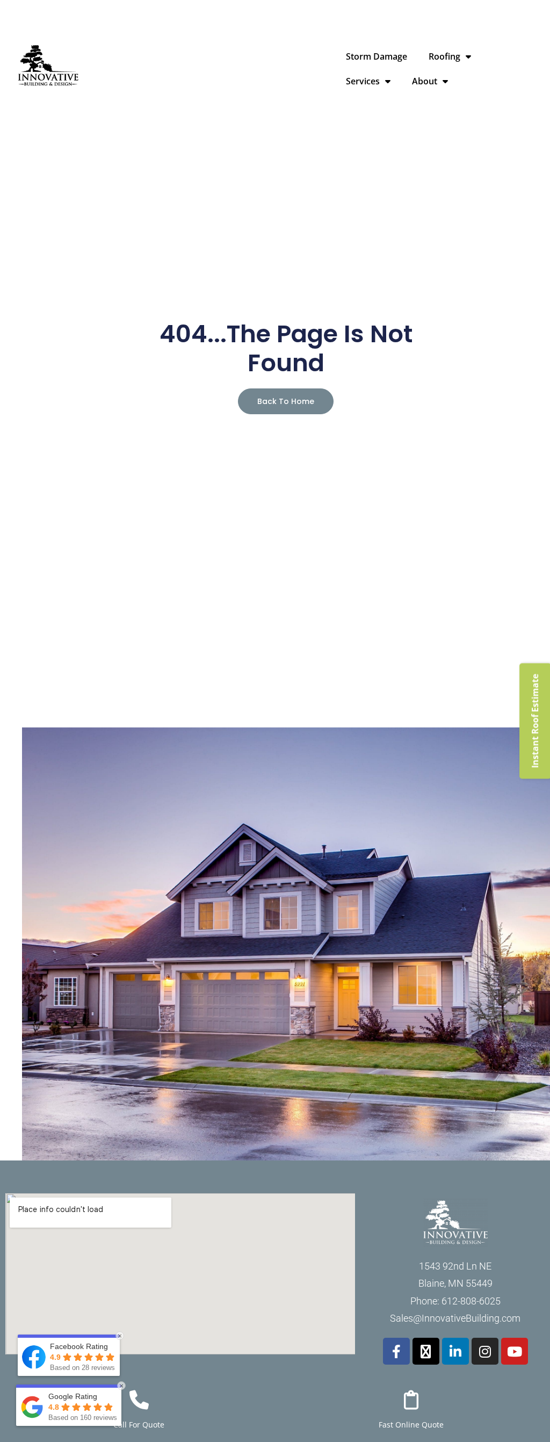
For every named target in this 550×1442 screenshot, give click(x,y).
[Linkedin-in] (455, 1351)
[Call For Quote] (139, 1400)
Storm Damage (376, 56)
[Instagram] (485, 1351)
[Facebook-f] (396, 1351)
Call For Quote (138, 1424)
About (424, 81)
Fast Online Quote (411, 1424)
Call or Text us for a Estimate (439, 9)
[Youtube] (514, 1351)
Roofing (444, 56)
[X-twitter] (425, 1351)
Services (363, 81)
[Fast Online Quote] (411, 1400)
